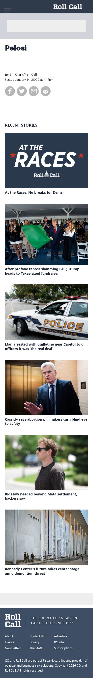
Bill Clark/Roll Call (23, 74)
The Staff (36, 648)
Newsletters (13, 648)
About (9, 636)
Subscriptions (63, 648)
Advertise (60, 636)
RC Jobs (59, 642)
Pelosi (16, 48)
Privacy (34, 642)
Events (9, 642)
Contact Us (37, 636)
